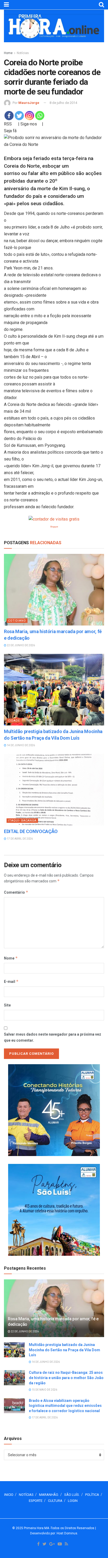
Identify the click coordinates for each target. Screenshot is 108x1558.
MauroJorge (28, 103)
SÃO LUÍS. (72, 1495)
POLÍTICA (92, 1495)
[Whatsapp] (39, 115)
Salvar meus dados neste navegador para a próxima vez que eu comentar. (52, 1037)
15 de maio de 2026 (44, 1389)
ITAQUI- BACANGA (22, 820)
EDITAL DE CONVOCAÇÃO (31, 831)
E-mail (11, 981)
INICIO (8, 1495)
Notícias (23, 53)
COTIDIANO (17, 620)
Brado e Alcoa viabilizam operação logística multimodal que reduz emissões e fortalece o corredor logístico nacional (65, 1405)
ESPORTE (35, 1501)
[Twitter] (19, 115)
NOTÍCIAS (26, 1495)
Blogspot (54, 527)
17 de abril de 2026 (19, 838)
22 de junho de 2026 (20, 645)
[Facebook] (9, 115)
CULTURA (55, 1501)
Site (7, 1005)
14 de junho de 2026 (20, 745)
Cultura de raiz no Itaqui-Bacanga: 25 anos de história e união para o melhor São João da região (66, 1377)
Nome (11, 958)
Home (8, 53)
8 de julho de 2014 (63, 103)
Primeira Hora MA (36, 1528)
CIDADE (14, 720)
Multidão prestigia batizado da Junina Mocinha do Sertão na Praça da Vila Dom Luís (64, 1350)
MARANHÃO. (49, 1495)
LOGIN (73, 1501)
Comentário (16, 892)
